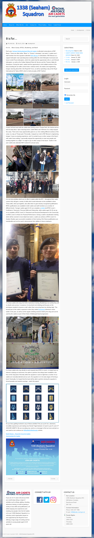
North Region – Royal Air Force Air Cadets (18, 434)
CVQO (43, 208)
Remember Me (70, 95)
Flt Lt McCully (11, 43)
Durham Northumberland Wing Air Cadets (24, 51)
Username (67, 82)
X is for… (68, 59)
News (50, 25)
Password (67, 88)
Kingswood (41, 309)
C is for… (54, 478)
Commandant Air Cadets (13, 436)
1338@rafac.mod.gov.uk (78, 512)
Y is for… (68, 57)
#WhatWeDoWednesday (31, 430)
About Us (11, 25)
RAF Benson (34, 55)
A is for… (10, 478)
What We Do (20, 25)
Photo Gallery (42, 25)
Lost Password (70, 103)
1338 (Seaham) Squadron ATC (26, 534)
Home (5, 25)
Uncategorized (80, 30)
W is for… (68, 62)
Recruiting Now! (70, 51)
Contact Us (33, 25)
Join (27, 25)
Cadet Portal (57, 25)
